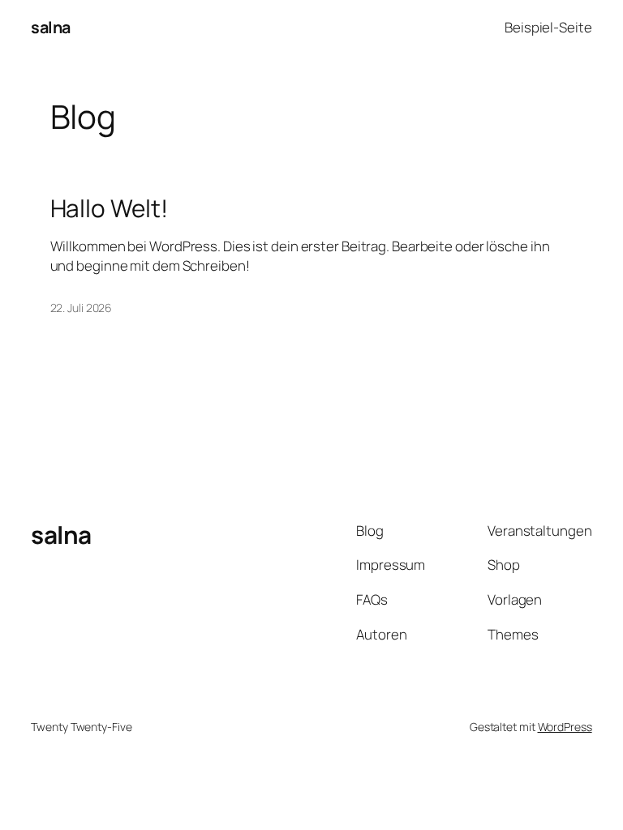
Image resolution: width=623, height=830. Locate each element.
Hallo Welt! (109, 208)
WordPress (565, 726)
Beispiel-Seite (548, 27)
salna (51, 27)
